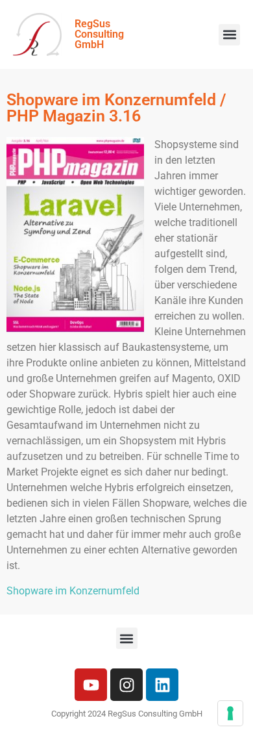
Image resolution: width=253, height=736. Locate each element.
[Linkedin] (162, 684)
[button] (229, 34)
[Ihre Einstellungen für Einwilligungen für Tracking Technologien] (230, 713)
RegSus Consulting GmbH (99, 34)
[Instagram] (126, 684)
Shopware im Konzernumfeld (72, 591)
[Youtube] (91, 684)
